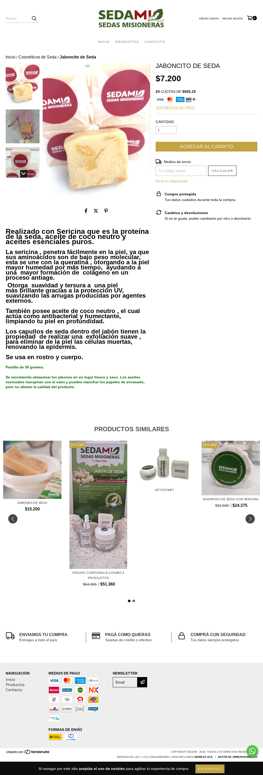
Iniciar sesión (232, 18)
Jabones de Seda (32, 503)
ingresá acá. (203, 757)
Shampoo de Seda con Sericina (231, 499)
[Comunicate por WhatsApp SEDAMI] (252, 751)
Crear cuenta (209, 18)
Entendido (210, 769)
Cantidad (165, 122)
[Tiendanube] (28, 753)
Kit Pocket (164, 490)
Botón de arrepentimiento (237, 757)
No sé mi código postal (171, 181)
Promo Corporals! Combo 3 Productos (98, 575)
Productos (127, 42)
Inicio (103, 42)
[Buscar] (34, 18)
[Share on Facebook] (86, 211)
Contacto (155, 42)
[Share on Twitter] (95, 211)
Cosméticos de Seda (37, 57)
